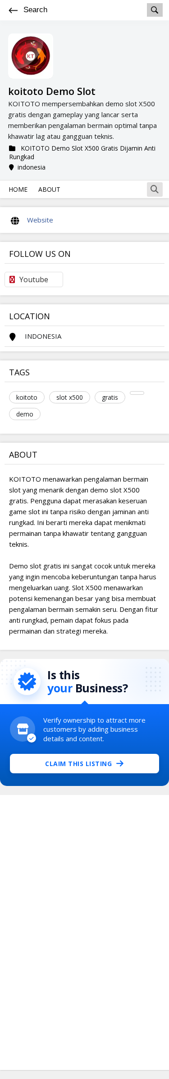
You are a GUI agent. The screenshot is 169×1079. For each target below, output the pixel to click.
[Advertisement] (84, 932)
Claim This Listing (78, 763)
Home (18, 189)
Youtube (33, 279)
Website (40, 219)
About (49, 189)
